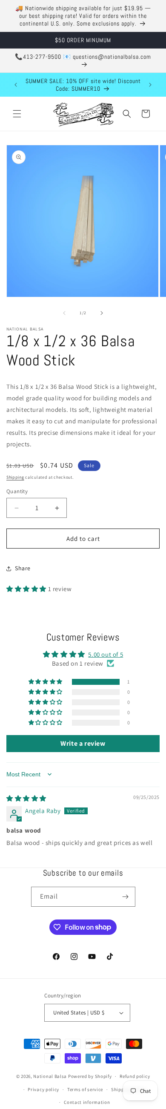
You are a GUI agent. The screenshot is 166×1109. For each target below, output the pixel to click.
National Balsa (50, 1076)
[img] (26, 798)
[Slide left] (64, 313)
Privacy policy (43, 1089)
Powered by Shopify (90, 1076)
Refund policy (135, 1076)
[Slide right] (101, 313)
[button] (17, 113)
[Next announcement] (150, 84)
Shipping (15, 477)
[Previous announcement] (15, 84)
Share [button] (23, 568)
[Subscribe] (125, 897)
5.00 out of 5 (105, 654)
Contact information (87, 1102)
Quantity (17, 491)
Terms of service (85, 1089)
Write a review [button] (82, 743)
